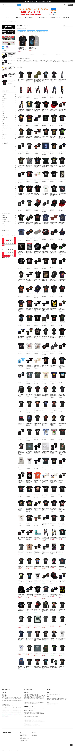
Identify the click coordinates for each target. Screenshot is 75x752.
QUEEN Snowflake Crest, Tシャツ (45, 194)
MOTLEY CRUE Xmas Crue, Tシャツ (29, 538)
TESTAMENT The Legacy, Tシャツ (52, 610)
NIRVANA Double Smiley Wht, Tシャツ (21, 523)
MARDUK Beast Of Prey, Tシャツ (62, 624)
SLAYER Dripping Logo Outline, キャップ (53, 110)
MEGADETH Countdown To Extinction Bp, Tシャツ (45, 567)
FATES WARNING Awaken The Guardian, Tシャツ (45, 667)
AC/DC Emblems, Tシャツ (37, 266)
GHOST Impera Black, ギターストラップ (54, 95)
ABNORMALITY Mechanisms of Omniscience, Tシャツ (22, 48)
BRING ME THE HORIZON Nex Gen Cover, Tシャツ (36, 495)
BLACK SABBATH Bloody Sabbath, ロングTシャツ (29, 238)
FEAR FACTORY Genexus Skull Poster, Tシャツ (21, 452)
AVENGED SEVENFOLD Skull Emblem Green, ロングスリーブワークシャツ (37, 81)
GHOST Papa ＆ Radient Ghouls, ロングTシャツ (53, 595)
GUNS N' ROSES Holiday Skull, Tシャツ (29, 194)
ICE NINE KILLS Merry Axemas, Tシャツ (29, 123)
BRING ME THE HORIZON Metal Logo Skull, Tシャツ (62, 509)
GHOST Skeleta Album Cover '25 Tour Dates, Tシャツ (11, 61)
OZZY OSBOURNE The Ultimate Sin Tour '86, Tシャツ (37, 180)
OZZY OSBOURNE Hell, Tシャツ (29, 179)
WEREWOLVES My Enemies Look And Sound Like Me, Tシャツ (37, 410)
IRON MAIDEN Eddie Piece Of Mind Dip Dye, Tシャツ (29, 381)
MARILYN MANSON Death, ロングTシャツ (45, 252)
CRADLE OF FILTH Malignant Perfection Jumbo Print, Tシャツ (53, 410)
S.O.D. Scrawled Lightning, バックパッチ (29, 481)
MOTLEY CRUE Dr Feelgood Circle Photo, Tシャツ (29, 337)
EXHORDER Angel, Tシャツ (62, 610)
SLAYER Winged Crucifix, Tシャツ (36, 351)
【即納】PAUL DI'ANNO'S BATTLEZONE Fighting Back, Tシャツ (45, 595)
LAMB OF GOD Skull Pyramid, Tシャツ (62, 166)
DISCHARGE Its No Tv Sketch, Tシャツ (29, 151)
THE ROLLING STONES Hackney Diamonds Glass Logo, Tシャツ (45, 495)
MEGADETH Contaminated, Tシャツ (21, 380)
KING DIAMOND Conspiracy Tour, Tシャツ (29, 280)
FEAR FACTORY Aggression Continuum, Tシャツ (29, 438)
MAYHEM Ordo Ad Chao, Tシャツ (21, 280)
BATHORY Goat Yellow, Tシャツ (29, 395)
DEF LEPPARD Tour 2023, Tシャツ (53, 494)
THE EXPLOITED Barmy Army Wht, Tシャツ (29, 466)
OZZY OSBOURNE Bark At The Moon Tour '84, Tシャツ (21, 180)
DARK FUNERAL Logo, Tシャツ (37, 424)
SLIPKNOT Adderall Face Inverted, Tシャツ (53, 481)
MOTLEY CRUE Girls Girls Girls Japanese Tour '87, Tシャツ (29, 509)
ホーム (7, 17)
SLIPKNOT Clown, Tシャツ (62, 481)
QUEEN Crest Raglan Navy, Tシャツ (62, 223)
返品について (22, 737)
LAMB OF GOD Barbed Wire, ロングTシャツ (37, 252)
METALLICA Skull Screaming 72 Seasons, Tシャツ (62, 567)
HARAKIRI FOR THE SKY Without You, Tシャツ (62, 395)
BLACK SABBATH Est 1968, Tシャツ (53, 151)
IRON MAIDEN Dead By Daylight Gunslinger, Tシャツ (21, 309)
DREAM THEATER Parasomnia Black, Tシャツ (53, 395)
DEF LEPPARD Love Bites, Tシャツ (45, 437)
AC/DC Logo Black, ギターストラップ (62, 80)
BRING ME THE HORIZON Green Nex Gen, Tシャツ (62, 137)
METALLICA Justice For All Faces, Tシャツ (21, 552)
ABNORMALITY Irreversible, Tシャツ (33, 48)
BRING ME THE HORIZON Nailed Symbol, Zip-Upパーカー (12, 54)
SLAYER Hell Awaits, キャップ (62, 208)
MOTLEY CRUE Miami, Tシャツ (62, 123)
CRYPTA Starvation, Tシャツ (62, 667)
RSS (21, 741)
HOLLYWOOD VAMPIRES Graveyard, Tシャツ (45, 552)
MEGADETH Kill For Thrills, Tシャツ (20, 567)
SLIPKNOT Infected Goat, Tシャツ (61, 351)
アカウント (64, 4)
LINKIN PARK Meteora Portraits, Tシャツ (45, 166)
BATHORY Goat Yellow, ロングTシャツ (21, 395)
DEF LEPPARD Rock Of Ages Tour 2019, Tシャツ (62, 581)
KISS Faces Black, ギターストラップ (62, 95)
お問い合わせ (66, 17)
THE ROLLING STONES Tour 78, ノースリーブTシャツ (62, 452)
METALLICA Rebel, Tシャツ (29, 323)
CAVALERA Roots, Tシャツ (62, 424)
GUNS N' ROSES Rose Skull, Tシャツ (53, 323)
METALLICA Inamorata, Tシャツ (21, 123)
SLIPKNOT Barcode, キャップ (37, 509)
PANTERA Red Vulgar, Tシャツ (62, 194)
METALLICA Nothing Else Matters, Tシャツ (37, 452)
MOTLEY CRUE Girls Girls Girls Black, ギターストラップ (37, 96)
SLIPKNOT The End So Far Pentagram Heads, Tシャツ (45, 467)
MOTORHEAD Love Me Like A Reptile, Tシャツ (62, 437)
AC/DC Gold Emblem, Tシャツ (45, 266)
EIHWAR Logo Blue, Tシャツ (21, 80)
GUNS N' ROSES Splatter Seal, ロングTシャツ (37, 238)
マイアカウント (34, 732)
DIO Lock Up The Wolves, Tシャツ (61, 294)
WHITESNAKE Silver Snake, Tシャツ (53, 179)
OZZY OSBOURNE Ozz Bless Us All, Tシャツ (53, 123)
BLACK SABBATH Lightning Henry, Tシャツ (62, 151)
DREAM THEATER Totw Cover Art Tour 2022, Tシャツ (29, 595)
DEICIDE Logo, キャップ (21, 423)
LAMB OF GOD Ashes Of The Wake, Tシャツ (62, 323)
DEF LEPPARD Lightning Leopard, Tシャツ (21, 494)
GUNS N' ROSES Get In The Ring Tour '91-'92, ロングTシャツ (45, 152)
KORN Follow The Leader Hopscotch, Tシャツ (29, 366)
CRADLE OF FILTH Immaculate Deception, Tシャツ (45, 410)
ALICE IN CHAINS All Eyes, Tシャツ (37, 323)
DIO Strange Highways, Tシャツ (54, 294)
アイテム (70, 4)
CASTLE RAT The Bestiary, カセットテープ (37, 538)
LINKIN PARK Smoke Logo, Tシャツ (53, 624)
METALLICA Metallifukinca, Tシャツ (53, 337)
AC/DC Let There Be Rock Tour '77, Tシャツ (29, 552)
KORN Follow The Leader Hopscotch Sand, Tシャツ (37, 366)
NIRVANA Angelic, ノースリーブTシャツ (45, 653)
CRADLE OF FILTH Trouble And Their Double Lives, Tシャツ (62, 524)
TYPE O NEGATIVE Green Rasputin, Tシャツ (54, 667)
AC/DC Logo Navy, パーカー (62, 237)
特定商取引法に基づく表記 (24, 738)
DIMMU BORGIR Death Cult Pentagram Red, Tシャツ (37, 395)
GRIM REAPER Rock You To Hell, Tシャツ (29, 208)
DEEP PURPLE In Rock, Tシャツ (62, 380)
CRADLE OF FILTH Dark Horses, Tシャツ (53, 452)
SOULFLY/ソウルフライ (31, 31)
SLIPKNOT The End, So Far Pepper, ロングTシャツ (45, 352)
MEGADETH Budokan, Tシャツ (45, 137)
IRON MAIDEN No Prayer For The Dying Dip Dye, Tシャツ (53, 381)
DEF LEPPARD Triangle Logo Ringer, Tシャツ (45, 223)
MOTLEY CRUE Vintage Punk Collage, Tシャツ (29, 523)
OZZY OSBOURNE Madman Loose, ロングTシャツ (62, 252)
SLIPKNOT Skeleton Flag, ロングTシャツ (53, 237)
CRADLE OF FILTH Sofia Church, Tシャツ (62, 409)
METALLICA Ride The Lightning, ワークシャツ (21, 437)
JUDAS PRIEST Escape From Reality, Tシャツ (62, 280)
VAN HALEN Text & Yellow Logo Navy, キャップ (37, 295)
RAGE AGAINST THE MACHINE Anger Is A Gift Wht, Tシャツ (11, 67)
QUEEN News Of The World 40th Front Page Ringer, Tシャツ (21, 238)
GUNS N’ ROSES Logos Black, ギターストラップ (53, 538)
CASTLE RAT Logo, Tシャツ (53, 80)
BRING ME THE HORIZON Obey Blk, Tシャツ (37, 223)
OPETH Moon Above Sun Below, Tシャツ (29, 80)
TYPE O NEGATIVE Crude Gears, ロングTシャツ (45, 610)
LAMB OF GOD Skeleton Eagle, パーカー (29, 223)
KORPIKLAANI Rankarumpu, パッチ (45, 280)
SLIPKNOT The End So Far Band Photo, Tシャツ (37, 466)
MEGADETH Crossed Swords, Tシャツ (29, 137)
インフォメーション (54, 17)
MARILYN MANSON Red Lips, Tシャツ (62, 538)
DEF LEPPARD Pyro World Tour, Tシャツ (29, 494)
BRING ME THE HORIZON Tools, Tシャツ (21, 481)
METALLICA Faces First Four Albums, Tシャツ (37, 581)
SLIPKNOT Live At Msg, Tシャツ (53, 166)
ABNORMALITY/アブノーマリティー (12, 21)
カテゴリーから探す (41, 17)
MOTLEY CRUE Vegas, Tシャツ (37, 337)
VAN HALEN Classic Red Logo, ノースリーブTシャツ (21, 667)
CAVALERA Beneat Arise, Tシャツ (53, 424)
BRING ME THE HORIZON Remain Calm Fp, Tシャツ (53, 194)
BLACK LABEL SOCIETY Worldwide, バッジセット (62, 179)
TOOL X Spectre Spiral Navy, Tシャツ (21, 639)
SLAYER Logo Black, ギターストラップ (29, 95)
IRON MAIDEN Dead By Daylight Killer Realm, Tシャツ (37, 309)
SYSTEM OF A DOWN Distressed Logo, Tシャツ (21, 625)
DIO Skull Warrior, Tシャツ (45, 294)
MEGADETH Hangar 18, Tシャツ (37, 567)
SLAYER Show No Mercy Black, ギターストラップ (45, 95)
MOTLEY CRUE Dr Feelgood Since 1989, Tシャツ (62, 309)
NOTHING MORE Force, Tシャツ (62, 337)
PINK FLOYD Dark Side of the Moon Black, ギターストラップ (45, 538)
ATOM (23, 741)
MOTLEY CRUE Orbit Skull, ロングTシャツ (53, 252)
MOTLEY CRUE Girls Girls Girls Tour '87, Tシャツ (53, 509)
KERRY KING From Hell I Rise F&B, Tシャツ (62, 110)
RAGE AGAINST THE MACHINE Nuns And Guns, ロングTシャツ (37, 625)
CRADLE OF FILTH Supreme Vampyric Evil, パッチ (21, 252)
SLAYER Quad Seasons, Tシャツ (29, 351)
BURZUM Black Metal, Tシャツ (29, 610)
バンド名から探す (28, 17)
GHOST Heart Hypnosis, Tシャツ (21, 166)
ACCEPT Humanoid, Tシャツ (53, 639)
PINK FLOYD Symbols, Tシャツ (21, 538)
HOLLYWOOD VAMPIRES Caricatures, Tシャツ (37, 552)
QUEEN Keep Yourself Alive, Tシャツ (29, 452)
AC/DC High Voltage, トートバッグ (53, 366)
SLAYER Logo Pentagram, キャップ (53, 581)
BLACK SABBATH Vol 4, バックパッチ (54, 309)
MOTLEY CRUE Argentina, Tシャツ (36, 194)
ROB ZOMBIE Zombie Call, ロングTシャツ (21, 610)
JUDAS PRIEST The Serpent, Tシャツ (20, 294)
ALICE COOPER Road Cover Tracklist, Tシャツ (21, 151)
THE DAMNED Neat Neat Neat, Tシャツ (62, 639)
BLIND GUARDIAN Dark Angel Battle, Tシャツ (45, 639)
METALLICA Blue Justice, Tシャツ (20, 323)
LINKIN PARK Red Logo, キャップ (37, 610)
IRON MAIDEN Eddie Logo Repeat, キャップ (37, 208)
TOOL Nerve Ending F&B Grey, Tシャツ (29, 639)
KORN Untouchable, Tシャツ (45, 366)
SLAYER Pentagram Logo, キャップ (53, 208)
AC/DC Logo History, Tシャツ (62, 266)
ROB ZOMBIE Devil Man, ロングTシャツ (21, 266)
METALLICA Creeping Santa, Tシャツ (62, 552)
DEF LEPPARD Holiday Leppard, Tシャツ (21, 194)
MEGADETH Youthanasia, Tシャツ (21, 581)
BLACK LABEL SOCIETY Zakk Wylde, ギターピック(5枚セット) (54, 552)
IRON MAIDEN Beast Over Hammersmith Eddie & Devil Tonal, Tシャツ (12, 81)
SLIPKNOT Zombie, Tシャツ (37, 523)
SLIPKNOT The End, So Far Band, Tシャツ (21, 366)
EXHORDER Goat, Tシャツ (45, 337)
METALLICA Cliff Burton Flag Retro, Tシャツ (37, 653)
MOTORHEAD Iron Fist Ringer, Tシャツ (37, 166)
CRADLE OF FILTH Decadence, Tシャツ (29, 581)
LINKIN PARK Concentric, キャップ (53, 280)
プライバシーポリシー (24, 740)
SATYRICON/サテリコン (22, 31)
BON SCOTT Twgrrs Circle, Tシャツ (37, 110)
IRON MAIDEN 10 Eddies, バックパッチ (29, 252)
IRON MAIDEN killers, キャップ (45, 581)
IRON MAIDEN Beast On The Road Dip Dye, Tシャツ (45, 381)
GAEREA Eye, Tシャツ (29, 653)
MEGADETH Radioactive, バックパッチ (62, 595)
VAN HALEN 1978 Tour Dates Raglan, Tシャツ (21, 337)
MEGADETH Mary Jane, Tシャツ (29, 567)
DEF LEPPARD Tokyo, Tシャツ (21, 223)
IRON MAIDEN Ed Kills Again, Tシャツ (29, 166)
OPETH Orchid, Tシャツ (53, 566)
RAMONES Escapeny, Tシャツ (53, 437)
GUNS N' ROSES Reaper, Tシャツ (20, 509)
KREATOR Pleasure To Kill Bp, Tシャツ (37, 151)
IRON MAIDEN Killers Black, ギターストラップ (21, 110)
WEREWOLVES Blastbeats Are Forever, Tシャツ (29, 410)
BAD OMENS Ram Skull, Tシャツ (62, 494)
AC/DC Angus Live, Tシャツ (29, 266)
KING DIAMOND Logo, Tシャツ (37, 280)
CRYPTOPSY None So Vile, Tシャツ (37, 437)
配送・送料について (23, 735)
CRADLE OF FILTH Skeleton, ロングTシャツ (45, 323)
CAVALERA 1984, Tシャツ (45, 424)
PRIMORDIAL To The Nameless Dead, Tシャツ (62, 653)
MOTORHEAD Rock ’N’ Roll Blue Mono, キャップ (37, 123)
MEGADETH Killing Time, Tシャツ (45, 509)
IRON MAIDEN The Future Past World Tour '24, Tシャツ (62, 366)
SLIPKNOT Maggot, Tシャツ (21, 208)
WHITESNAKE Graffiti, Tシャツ (45, 179)
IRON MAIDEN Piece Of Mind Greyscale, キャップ (45, 209)
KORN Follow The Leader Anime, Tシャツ (37, 137)
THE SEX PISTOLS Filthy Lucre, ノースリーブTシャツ (21, 467)
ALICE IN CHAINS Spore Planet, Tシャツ (45, 123)
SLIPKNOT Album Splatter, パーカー (53, 351)
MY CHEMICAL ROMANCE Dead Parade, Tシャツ (28, 625)
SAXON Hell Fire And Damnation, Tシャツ (45, 395)
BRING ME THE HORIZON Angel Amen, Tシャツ (54, 467)
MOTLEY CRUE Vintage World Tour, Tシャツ (53, 523)
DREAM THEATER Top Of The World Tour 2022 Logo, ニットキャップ (21, 595)
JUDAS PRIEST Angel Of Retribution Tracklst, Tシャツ (12, 74)
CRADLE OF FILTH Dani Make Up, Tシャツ (45, 452)
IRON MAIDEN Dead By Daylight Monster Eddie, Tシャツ (45, 309)
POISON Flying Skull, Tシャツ (54, 653)
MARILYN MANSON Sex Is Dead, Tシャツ (29, 110)
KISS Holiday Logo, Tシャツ (45, 110)
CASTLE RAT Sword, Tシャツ (45, 80)
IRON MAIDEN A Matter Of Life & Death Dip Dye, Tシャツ (37, 381)
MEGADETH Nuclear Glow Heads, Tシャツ (21, 137)
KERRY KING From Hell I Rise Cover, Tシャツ (29, 309)
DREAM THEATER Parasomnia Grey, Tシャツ (45, 625)
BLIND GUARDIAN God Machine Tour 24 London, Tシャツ (37, 639)
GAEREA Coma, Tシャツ (21, 653)
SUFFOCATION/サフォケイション (42, 31)
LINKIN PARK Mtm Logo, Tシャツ (21, 409)
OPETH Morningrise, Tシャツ (29, 667)
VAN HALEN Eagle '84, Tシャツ (37, 481)
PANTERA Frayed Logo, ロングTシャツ (45, 237)
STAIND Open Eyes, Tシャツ (37, 595)
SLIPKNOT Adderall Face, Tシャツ (45, 481)
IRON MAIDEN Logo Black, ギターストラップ (21, 95)
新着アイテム (18, 17)
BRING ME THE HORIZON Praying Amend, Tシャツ (61, 467)
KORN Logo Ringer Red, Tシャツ (53, 223)
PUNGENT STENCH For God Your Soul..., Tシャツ (37, 667)
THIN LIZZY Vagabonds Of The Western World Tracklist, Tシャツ (45, 524)
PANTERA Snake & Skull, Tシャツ (53, 137)
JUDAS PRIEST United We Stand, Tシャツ (29, 294)
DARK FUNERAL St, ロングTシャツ (29, 424)
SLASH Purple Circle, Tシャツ (21, 351)
